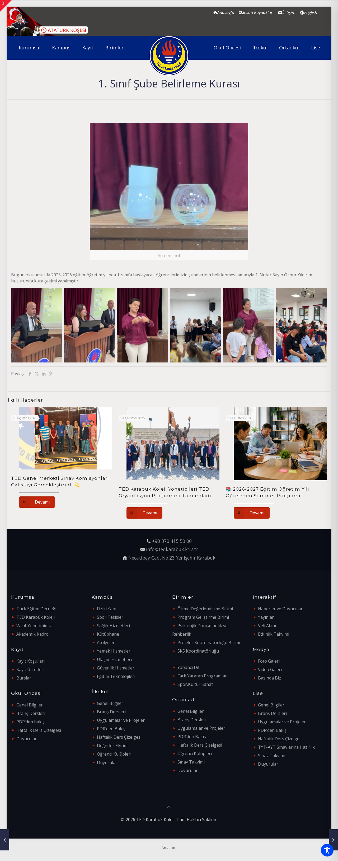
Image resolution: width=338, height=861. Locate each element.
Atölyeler (106, 642)
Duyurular (26, 739)
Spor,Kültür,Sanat (195, 684)
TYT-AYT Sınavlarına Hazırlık (286, 747)
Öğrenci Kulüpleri (114, 754)
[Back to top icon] (169, 806)
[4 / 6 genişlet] (211, 294)
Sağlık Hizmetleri (113, 626)
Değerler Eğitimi (113, 745)
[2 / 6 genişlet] (105, 294)
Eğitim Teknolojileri (116, 676)
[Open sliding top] (6, 6)
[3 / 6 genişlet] (158, 294)
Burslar (23, 678)
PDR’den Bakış (111, 729)
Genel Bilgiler (29, 705)
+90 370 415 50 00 (172, 541)
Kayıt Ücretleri (30, 669)
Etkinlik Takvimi (273, 634)
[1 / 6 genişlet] (52, 294)
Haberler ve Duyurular (280, 609)
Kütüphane (108, 634)
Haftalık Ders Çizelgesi (38, 730)
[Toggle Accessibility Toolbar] (327, 850)
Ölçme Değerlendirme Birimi (205, 609)
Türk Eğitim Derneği (36, 609)
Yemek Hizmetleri (114, 651)
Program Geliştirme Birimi (203, 617)
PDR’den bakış (30, 722)
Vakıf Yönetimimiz (34, 626)
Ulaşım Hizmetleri (114, 659)
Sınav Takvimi (191, 762)
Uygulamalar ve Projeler (121, 720)
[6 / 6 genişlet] (317, 294)
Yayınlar (266, 617)
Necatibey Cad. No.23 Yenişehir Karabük (171, 558)
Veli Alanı (267, 626)
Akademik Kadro (32, 634)
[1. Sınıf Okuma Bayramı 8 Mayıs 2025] (4, 839)
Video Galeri (270, 669)
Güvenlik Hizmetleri (116, 668)
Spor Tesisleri (110, 617)
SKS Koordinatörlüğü (198, 651)
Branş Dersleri (30, 713)
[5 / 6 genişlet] (264, 294)
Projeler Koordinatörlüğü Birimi (208, 642)
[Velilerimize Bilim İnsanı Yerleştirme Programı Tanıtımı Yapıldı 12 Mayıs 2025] (333, 839)
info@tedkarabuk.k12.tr (172, 549)
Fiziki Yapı (106, 609)
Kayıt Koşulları (30, 661)
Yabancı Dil (188, 667)
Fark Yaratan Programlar (202, 676)
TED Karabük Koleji (35, 617)
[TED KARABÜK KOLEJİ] (169, 55)
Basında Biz (269, 678)
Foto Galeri (269, 661)
